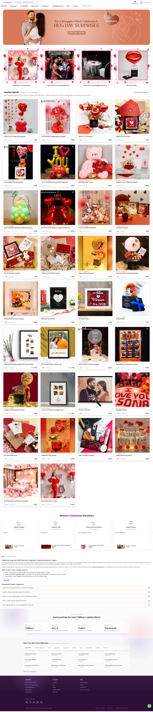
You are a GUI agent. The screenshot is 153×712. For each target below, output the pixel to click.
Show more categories (30, 671)
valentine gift (19, 574)
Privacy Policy (110, 708)
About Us (55, 682)
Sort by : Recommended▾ (141, 92)
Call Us (82, 685)
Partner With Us (56, 689)
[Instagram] (26, 702)
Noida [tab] (49, 648)
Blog (54, 685)
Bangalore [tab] (57, 648)
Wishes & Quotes (84, 689)
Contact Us (83, 687)
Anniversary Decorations (31, 685)
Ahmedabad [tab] (89, 648)
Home (3, 556)
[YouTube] (41, 702)
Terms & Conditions (100, 708)
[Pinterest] (34, 702)
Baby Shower (28, 689)
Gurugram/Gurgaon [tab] (39, 648)
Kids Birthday (28, 692)
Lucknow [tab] (97, 648)
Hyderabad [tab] (66, 648)
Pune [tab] (81, 648)
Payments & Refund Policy (121, 708)
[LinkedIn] (37, 702)
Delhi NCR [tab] (28, 648)
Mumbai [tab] (74, 648)
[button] (4, 6)
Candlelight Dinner (30, 687)
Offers (54, 687)
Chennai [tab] (105, 648)
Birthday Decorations (30, 682)
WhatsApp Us (83, 682)
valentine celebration (98, 567)
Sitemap (55, 692)
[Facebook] (30, 702)
